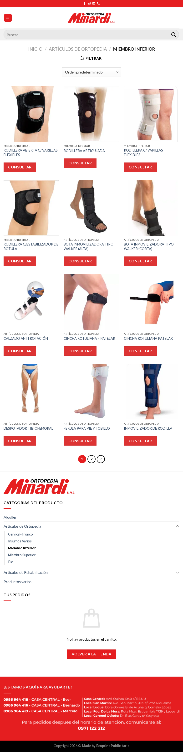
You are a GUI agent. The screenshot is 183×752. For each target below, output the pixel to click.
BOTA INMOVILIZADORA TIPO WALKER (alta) (88, 246)
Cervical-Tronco (20, 534)
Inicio (35, 49)
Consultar (19, 167)
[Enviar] (173, 34)
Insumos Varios (20, 541)
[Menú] (8, 18)
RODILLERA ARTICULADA (84, 151)
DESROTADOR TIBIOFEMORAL (28, 428)
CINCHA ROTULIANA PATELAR (148, 338)
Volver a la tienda (91, 654)
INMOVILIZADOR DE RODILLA (148, 428)
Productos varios (17, 581)
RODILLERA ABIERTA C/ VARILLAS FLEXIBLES (31, 152)
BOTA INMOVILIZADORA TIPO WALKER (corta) (149, 246)
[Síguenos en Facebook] (84, 3)
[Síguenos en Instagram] (89, 3)
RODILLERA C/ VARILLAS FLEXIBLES (143, 152)
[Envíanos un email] (93, 3)
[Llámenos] (98, 3)
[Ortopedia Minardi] (91, 18)
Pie (10, 562)
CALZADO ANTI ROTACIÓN (26, 338)
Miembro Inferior (22, 548)
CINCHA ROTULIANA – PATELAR (89, 338)
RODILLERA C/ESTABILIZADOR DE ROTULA (31, 246)
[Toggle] (177, 526)
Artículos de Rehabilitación (26, 572)
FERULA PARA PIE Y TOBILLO (87, 428)
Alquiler (10, 517)
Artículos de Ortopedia (78, 49)
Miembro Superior (22, 555)
